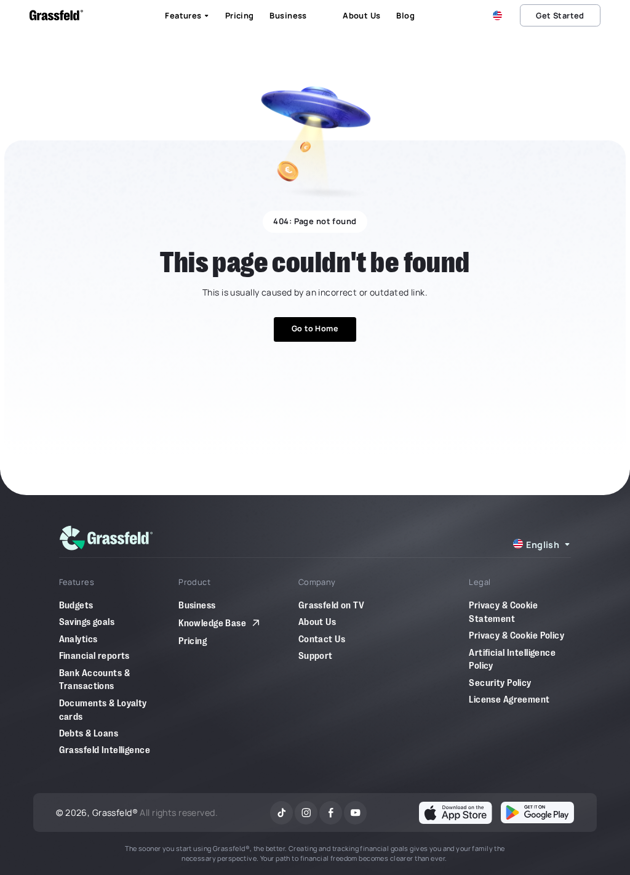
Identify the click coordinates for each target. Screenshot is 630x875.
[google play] (537, 812)
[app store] (455, 812)
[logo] (106, 538)
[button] (500, 15)
